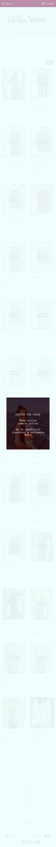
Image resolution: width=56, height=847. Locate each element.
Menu (8, 3)
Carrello (50, 3)
